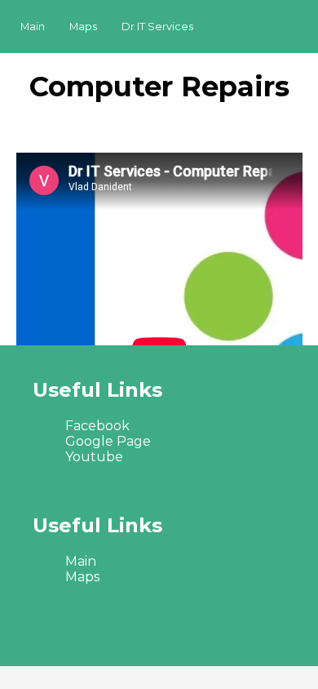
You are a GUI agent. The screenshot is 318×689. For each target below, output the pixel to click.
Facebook (97, 425)
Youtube (94, 457)
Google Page (108, 441)
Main (32, 26)
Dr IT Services (157, 26)
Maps (83, 26)
